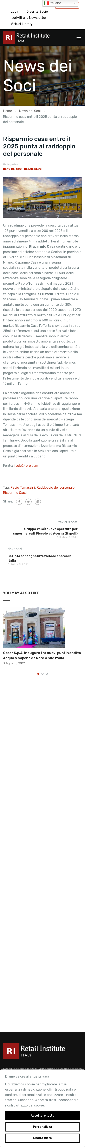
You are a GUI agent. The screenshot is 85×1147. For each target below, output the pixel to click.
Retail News (33, 168)
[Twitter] (28, 502)
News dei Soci (12, 168)
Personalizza (42, 1127)
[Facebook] (19, 502)
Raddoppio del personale (55, 487)
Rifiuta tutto (42, 1138)
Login (15, 11)
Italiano (55, 3)
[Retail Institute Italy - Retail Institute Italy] (26, 38)
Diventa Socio (37, 11)
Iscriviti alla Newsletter (28, 18)
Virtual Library (22, 24)
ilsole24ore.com (26, 466)
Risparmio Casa (15, 493)
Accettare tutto (42, 1115)
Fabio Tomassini (23, 487)
